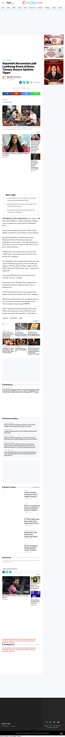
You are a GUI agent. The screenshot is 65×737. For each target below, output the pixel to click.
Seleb (25, 7)
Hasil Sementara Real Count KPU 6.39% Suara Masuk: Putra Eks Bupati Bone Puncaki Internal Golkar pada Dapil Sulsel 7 (20, 453)
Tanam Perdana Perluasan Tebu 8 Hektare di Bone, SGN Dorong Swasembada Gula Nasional (31, 495)
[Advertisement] (32, 22)
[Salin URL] (31, 82)
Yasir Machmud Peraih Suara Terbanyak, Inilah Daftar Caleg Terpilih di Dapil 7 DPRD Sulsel (21, 211)
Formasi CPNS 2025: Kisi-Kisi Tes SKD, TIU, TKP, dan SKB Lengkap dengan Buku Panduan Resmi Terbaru (21, 199)
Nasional (40, 7)
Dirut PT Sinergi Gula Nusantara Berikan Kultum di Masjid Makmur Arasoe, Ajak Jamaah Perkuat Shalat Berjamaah (32, 508)
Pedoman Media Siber (52, 727)
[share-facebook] (20, 82)
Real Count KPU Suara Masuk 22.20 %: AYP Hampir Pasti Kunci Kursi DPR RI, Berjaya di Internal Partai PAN (20, 438)
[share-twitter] (24, 82)
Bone (26, 490)
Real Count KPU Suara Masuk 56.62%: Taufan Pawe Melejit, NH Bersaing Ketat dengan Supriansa (19, 425)
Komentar (36, 82)
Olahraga (47, 7)
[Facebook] (7, 93)
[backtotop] (32, 731)
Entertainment (5, 726)
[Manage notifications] (61, 733)
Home (3, 60)
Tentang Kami (57, 725)
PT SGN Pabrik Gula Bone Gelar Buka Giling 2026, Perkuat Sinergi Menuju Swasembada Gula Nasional (32, 521)
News (3, 7)
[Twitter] (26, 93)
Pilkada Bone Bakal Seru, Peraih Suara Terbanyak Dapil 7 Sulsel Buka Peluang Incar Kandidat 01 (22, 205)
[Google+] (16, 93)
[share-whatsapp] (27, 82)
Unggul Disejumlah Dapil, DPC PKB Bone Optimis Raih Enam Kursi (20, 432)
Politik (14, 7)
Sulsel (19, 7)
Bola (8, 7)
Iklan (51, 725)
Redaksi (46, 725)
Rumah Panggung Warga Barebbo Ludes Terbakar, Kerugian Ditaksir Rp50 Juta (31, 548)
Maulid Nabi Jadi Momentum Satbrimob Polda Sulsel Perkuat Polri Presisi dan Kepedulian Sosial (31, 535)
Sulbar (60, 7)
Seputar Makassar (30, 530)
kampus (54, 7)
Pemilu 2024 (13, 318)
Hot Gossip (32, 7)
